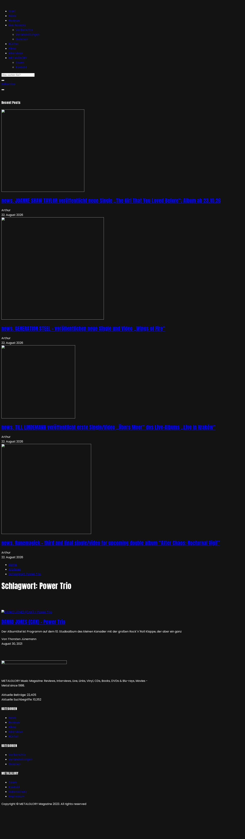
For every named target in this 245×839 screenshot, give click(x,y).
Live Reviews (17, 25)
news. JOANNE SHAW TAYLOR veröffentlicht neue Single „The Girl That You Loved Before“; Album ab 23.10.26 (111, 200)
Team (20, 62)
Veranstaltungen (28, 34)
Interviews (16, 53)
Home (13, 565)
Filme (12, 48)
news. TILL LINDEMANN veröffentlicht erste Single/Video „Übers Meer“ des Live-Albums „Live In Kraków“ (108, 427)
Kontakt (21, 67)
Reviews (14, 20)
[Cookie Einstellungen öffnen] (28, 835)
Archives (15, 569)
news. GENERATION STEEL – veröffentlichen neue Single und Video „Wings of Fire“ (83, 328)
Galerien (22, 39)
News (12, 16)
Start (12, 11)
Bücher (14, 44)
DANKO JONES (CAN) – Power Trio (33, 622)
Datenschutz (18, 792)
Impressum (17, 796)
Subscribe (8, 84)
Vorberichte (24, 30)
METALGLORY (18, 58)
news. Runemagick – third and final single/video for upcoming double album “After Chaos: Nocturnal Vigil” (110, 543)
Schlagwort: (25, 574)
